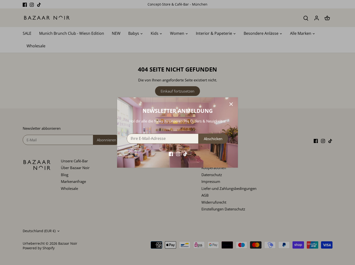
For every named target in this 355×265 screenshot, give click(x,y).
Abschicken (213, 138)
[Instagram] (178, 153)
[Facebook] (171, 153)
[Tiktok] (185, 153)
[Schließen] (231, 104)
